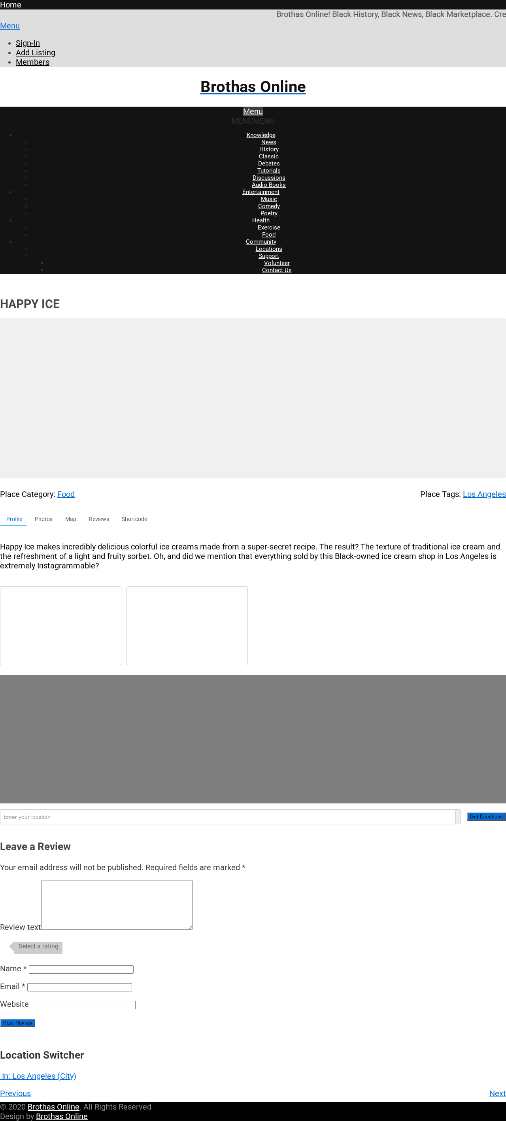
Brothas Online (53, 1107)
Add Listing (35, 52)
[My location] (458, 816)
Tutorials (269, 170)
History (269, 149)
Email (12, 986)
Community (261, 241)
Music (269, 199)
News (268, 142)
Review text (20, 927)
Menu (10, 25)
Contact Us (277, 270)
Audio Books (269, 184)
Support (269, 256)
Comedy (269, 206)
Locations (269, 248)
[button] (253, 121)
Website (14, 1004)
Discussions (269, 177)
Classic (269, 156)
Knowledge (261, 135)
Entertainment (260, 192)
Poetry (269, 213)
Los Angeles (484, 494)
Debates (269, 163)
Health (261, 220)
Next (497, 1093)
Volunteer (277, 263)
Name (13, 968)
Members (32, 62)
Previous (15, 1093)
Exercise (269, 227)
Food (269, 234)
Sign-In (28, 43)
